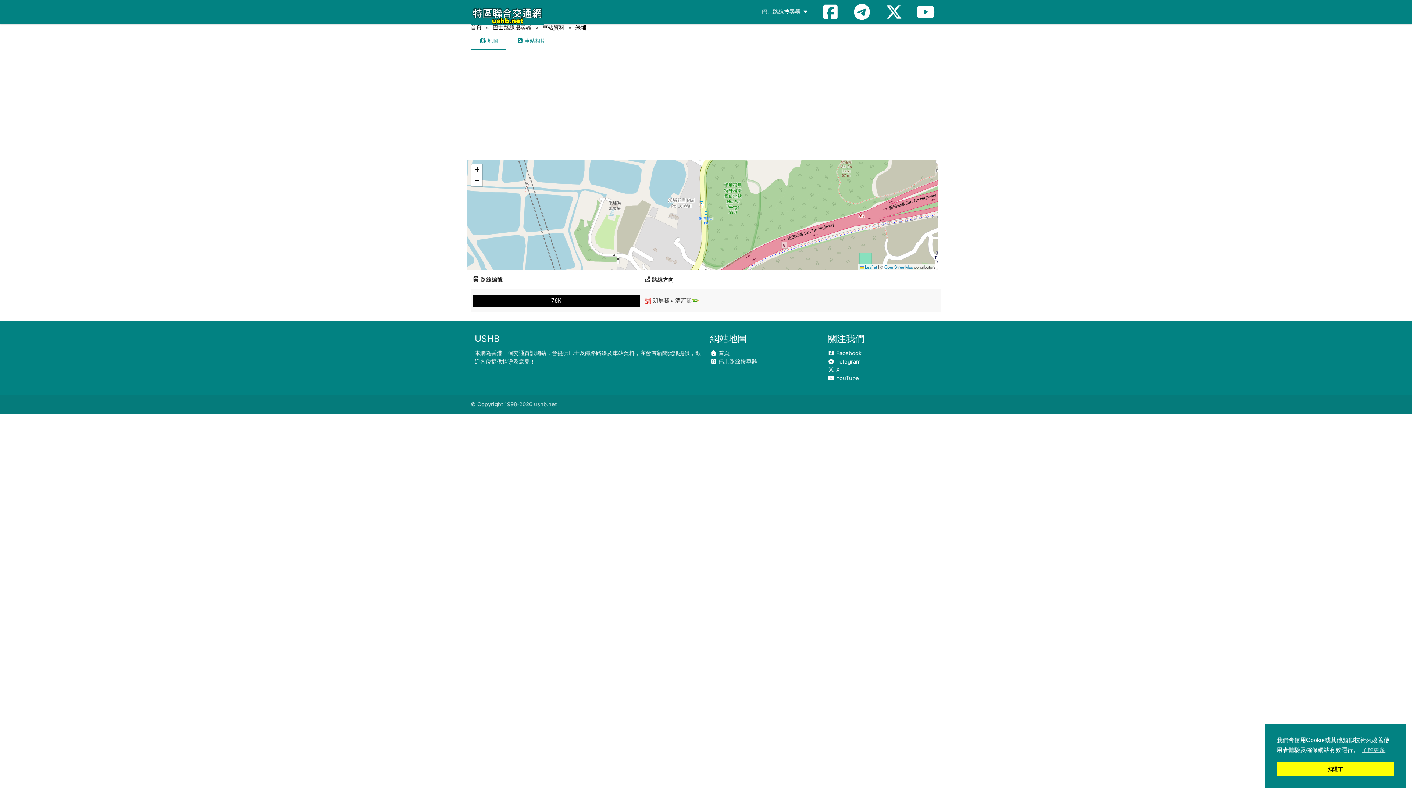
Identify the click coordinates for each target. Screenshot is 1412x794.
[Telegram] (862, 12)
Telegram (848, 361)
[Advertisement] (706, 104)
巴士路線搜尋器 (782, 11)
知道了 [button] (1335, 769)
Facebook (848, 353)
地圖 (492, 40)
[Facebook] (830, 12)
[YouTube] (925, 12)
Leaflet (870, 267)
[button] (702, 208)
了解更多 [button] (1373, 750)
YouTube (847, 378)
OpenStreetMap (898, 267)
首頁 (476, 27)
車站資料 (553, 27)
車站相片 (534, 40)
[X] (894, 12)
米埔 (580, 27)
